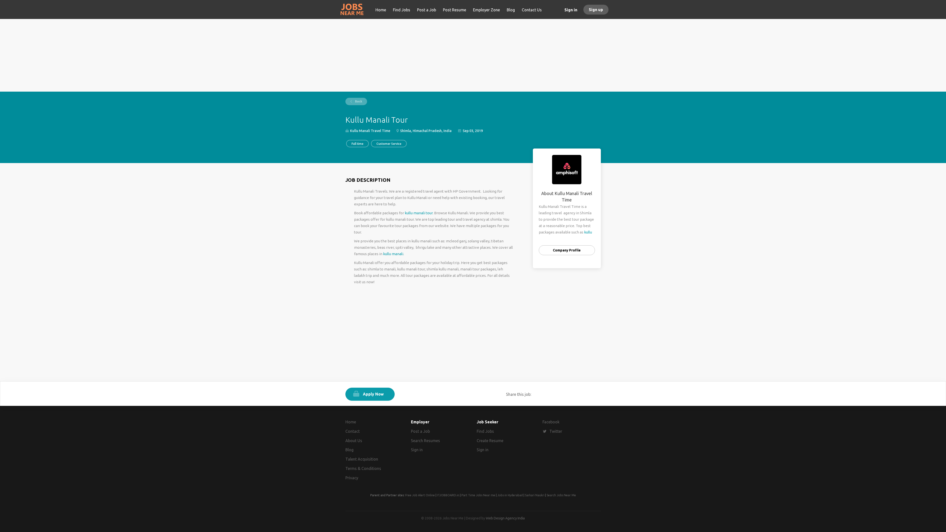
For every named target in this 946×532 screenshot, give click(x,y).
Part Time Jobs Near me (478, 495)
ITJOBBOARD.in (448, 495)
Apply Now (373, 394)
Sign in (570, 10)
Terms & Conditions (363, 468)
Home (350, 422)
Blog (349, 450)
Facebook (550, 422)
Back (358, 101)
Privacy (351, 478)
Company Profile (567, 250)
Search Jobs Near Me (561, 495)
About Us (353, 440)
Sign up (596, 9)
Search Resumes (425, 440)
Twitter (555, 431)
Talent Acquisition (361, 459)
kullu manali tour (419, 213)
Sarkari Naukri (534, 495)
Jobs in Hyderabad (510, 495)
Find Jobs (485, 431)
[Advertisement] (473, 57)
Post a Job (420, 431)
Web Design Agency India (505, 518)
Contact (352, 431)
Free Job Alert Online (420, 495)
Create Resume (490, 440)
